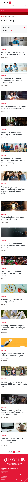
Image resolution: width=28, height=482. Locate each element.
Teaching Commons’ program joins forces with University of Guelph (13, 327)
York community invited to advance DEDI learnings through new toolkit (14, 384)
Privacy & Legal (4, 476)
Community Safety (5, 474)
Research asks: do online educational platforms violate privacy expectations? (12, 412)
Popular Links (11, 6)
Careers (3, 479)
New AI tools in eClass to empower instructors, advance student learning (13, 161)
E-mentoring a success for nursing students (11, 300)
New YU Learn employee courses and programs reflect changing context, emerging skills (13, 190)
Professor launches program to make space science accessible (13, 107)
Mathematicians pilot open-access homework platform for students (13, 245)
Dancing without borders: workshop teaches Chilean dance (11, 273)
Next (19, 451)
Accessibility (3, 477)
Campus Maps (4, 472)
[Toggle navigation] (3, 13)
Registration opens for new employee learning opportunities (12, 440)
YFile (2, 10)
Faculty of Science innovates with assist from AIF (12, 218)
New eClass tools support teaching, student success (11, 133)
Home (2, 16)
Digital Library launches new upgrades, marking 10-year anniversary (12, 356)
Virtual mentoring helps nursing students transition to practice (13, 53)
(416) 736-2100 (4, 471)
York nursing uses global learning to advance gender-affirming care (12, 80)
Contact (2, 469)
